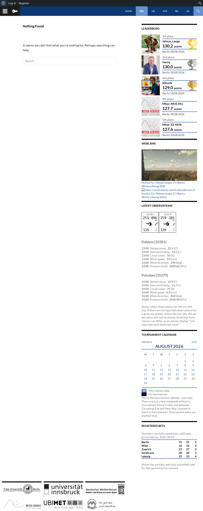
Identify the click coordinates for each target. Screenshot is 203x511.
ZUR (165, 11)
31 (145, 383)
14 (177, 369)
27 (169, 378)
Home (128, 11)
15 (185, 369)
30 (193, 378)
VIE (153, 11)
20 (169, 374)
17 (145, 374)
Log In (12, 3)
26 (161, 378)
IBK (176, 11)
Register (24, 3)
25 (153, 378)
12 (161, 369)
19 (161, 374)
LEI (187, 11)
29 (185, 378)
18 (153, 374)
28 (177, 378)
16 (193, 369)
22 (185, 374)
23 (193, 374)
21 (177, 374)
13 (169, 369)
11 (153, 369)
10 (145, 369)
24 (145, 378)
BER (142, 11)
